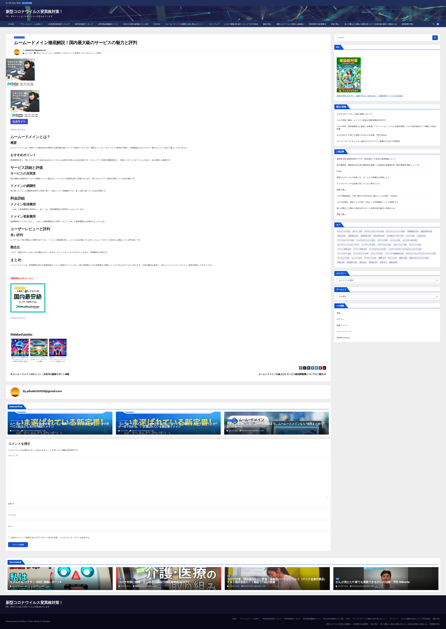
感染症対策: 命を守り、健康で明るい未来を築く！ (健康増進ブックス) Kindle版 (370, 96)
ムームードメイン (19, 37)
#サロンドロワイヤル (374, 231)
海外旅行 (352, 262)
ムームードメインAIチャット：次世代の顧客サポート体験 (41, 374)
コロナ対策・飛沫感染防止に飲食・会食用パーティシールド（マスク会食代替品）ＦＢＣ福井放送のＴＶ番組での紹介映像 (277, 580)
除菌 (393, 262)
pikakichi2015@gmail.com (35, 50)
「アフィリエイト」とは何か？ (31, 24)
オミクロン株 (410, 240)
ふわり (410, 236)
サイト (11, 526)
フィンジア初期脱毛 (394, 253)
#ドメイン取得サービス (76, 53)
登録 (338, 313)
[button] (434, 24)
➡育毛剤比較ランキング (84, 24)
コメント (13, 455)
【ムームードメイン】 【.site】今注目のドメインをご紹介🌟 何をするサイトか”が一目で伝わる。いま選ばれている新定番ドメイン (167, 425)
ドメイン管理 (360, 249)
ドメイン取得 (344, 249)
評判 (383, 262)
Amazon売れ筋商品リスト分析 (135, 24)
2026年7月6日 (234, 586)
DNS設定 (366, 236)
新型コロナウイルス (419, 258)
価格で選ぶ (267, 24)
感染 (403, 258)
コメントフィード (344, 331)
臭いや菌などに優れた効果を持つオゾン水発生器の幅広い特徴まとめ (371, 24)
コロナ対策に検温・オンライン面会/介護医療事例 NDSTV (361, 120)
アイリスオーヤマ (346, 240)
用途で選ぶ (335, 24)
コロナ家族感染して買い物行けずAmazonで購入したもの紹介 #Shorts (367, 196)
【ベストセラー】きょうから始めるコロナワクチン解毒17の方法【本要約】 (369, 141)
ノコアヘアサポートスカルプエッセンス (405, 249)
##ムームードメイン (45, 53)
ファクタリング (360, 253)
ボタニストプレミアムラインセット (421, 253)
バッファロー (344, 253)
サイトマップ (214, 24)
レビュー (357, 258)
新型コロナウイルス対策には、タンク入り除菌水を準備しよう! (363, 177)
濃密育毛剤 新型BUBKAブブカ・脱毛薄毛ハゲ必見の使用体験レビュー (367, 159)
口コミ (392, 258)
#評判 (98, 53)
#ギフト (357, 231)
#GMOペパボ (60, 53)
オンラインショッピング (348, 245)
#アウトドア (344, 231)
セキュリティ (400, 245)
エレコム (395, 240)
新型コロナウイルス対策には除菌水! (290, 24)
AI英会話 (353, 236)
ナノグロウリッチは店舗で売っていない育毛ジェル (358, 184)
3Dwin (342, 236)
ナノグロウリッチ (377, 249)
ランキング (343, 258)
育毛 (363, 262)
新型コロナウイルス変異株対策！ (34, 11)
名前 (11, 504)
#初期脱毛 (412, 231)
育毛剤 (373, 262)
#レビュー (91, 53)
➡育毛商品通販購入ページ (108, 24)
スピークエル (384, 245)
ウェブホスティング (366, 240)
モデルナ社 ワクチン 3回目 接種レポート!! (354, 114)
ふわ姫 (421, 236)
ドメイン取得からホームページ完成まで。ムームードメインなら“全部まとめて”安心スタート (275, 425)
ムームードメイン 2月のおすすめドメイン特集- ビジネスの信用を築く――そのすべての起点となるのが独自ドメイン (59, 425)
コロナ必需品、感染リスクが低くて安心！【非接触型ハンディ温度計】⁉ (367, 202)
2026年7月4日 (343, 586)
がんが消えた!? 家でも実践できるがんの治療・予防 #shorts (362, 135)
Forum (156, 24)
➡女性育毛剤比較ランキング (58, 24)
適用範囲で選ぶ (408, 24)
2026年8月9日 (126, 586)
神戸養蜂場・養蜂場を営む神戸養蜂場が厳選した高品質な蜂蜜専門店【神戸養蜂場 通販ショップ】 (378, 165)
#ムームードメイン (395, 231)
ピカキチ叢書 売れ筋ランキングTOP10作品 (241, 24)
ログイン (340, 319)
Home (11, 24)
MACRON (379, 236)
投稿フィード (342, 325)
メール (12, 515)
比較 (341, 262)
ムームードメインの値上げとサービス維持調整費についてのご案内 (291, 374)
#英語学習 (426, 231)
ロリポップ (370, 258)
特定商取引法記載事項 (317, 24)
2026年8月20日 (18, 586)
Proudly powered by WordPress (16, 621)
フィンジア (377, 253)
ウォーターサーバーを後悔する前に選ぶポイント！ (184, 24)
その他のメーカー (395, 236)
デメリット (415, 245)
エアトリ (382, 240)
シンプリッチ (368, 245)
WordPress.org (343, 338)
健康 (382, 258)
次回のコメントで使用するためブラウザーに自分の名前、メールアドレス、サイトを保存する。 (51, 538)
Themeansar (46, 621)
